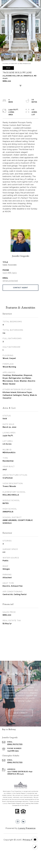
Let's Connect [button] (20, 713)
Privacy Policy (30, 840)
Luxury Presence (27, 828)
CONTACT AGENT (20, 287)
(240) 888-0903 (10, 273)
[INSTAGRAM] (18, 821)
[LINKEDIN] (23, 821)
